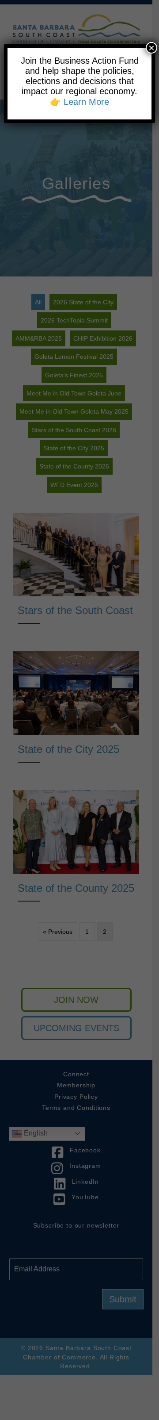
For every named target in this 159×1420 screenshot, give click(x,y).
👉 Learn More (79, 102)
